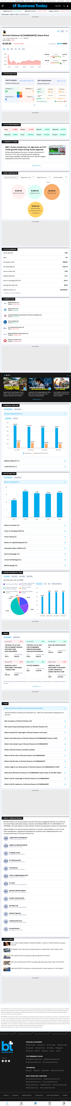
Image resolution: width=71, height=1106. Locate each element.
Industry (45, 1051)
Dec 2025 (22, 576)
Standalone (17, 409)
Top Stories (8, 939)
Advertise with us (27, 1095)
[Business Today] (30, 6)
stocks (16, 14)
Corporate (30, 1048)
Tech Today (51, 1045)
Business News (5, 14)
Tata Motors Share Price (34, 1059)
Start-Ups (30, 1051)
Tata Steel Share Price (50, 1062)
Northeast (41, 1)
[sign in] (67, 6)
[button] (64, 1103)
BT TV (8, 375)
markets (12, 14)
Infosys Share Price (33, 1085)
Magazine (60, 1048)
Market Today (31, 1045)
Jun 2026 (7, 576)
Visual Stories (41, 1048)
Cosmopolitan (60, 1)
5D (8, 49)
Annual (15, 418)
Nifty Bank (46, 1070)
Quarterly (8, 418)
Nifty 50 (37, 1070)
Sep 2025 (29, 576)
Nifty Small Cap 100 (58, 1070)
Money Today (63, 1045)
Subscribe (58, 6)
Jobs (59, 1051)
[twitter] (9, 1061)
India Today (35, 1)
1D (4, 49)
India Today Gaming (51, 1)
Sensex (29, 1070)
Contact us (15, 1095)
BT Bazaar (28, 1)
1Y (15, 49)
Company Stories (10, 142)
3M (12, 49)
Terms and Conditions (53, 1095)
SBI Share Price (46, 1085)
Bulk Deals (16, 637)
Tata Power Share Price (48, 1088)
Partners (65, 1095)
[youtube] (6, 1061)
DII (49, 583)
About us (6, 1095)
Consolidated (8, 409)
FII (45, 583)
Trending (51, 1048)
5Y (19, 49)
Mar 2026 (14, 576)
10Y (23, 49)
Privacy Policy (39, 1095)
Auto (52, 1051)
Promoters (39, 583)
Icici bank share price (60, 1085)
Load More (35, 686)
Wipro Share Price (32, 1088)
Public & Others (56, 583)
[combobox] (53, 177)
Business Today (20, 1)
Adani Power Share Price (52, 1059)
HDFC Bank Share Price (34, 1062)
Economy (42, 1045)
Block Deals (7, 637)
